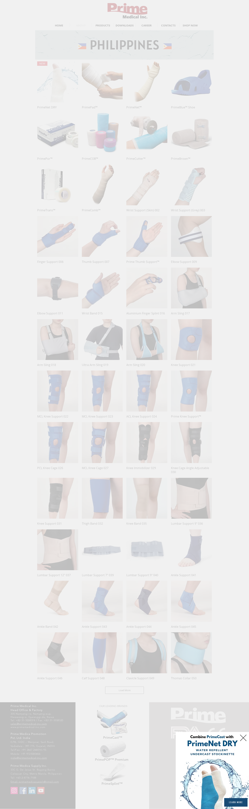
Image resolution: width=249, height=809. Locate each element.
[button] (243, 738)
